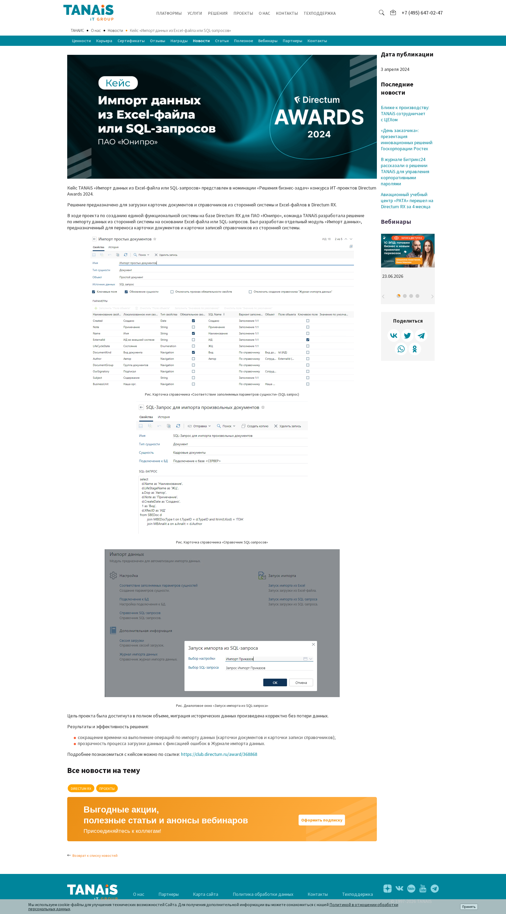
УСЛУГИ (195, 13)
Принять (469, 907)
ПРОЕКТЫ (243, 13)
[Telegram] (421, 335)
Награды (179, 40)
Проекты (107, 788)
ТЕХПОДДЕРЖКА (320, 13)
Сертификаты (131, 40)
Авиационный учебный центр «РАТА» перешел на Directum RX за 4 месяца (407, 200)
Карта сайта (205, 894)
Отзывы (157, 40)
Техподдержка (357, 894)
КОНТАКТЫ (287, 13)
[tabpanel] (408, 259)
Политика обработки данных (263, 894)
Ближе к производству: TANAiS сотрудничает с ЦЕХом (405, 113)
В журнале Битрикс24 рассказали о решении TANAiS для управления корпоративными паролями (405, 171)
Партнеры (292, 40)
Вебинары (268, 40)
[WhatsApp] (401, 349)
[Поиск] (381, 12)
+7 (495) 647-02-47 (422, 12)
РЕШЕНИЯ (218, 13)
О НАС (264, 13)
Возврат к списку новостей (95, 855)
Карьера (104, 40)
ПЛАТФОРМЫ (169, 13)
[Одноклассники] (414, 349)
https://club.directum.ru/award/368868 (219, 754)
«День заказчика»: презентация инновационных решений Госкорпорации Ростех (406, 139)
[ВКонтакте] (393, 335)
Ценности (81, 40)
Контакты (317, 40)
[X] (407, 335)
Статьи (222, 40)
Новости (201, 40)
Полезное (243, 40)
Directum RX (81, 788)
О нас (138, 894)
